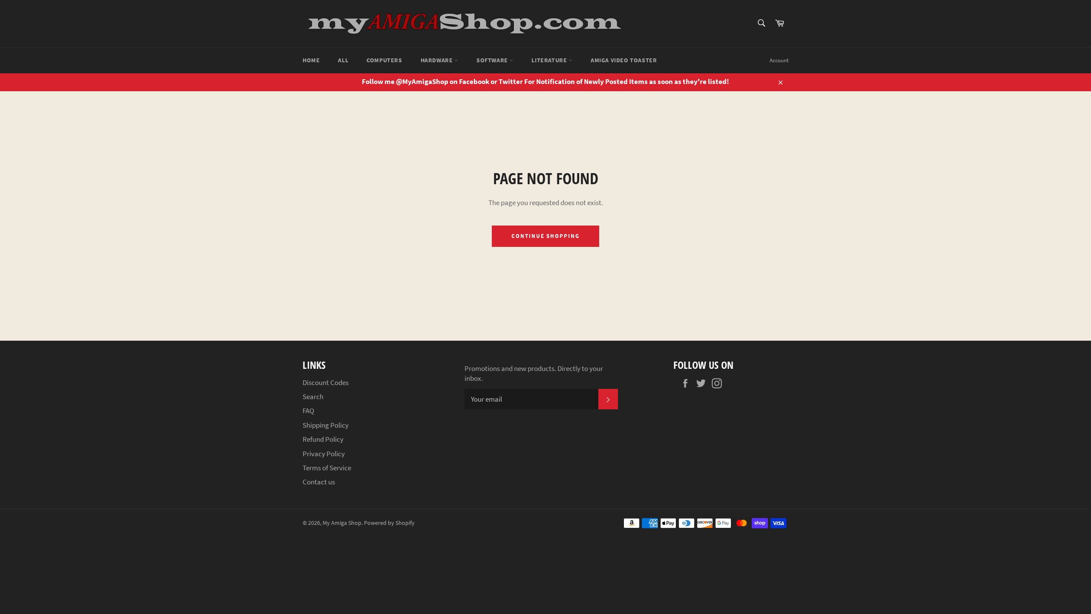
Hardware (437, 60)
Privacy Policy (324, 453)
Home (311, 60)
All (343, 60)
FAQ (308, 410)
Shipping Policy (326, 425)
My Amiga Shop (342, 523)
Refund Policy (323, 439)
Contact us (319, 482)
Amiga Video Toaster (624, 60)
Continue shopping (545, 236)
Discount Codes (326, 382)
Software (492, 60)
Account (779, 60)
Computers (384, 60)
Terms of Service (327, 467)
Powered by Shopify (389, 523)
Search (313, 396)
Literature (550, 60)
